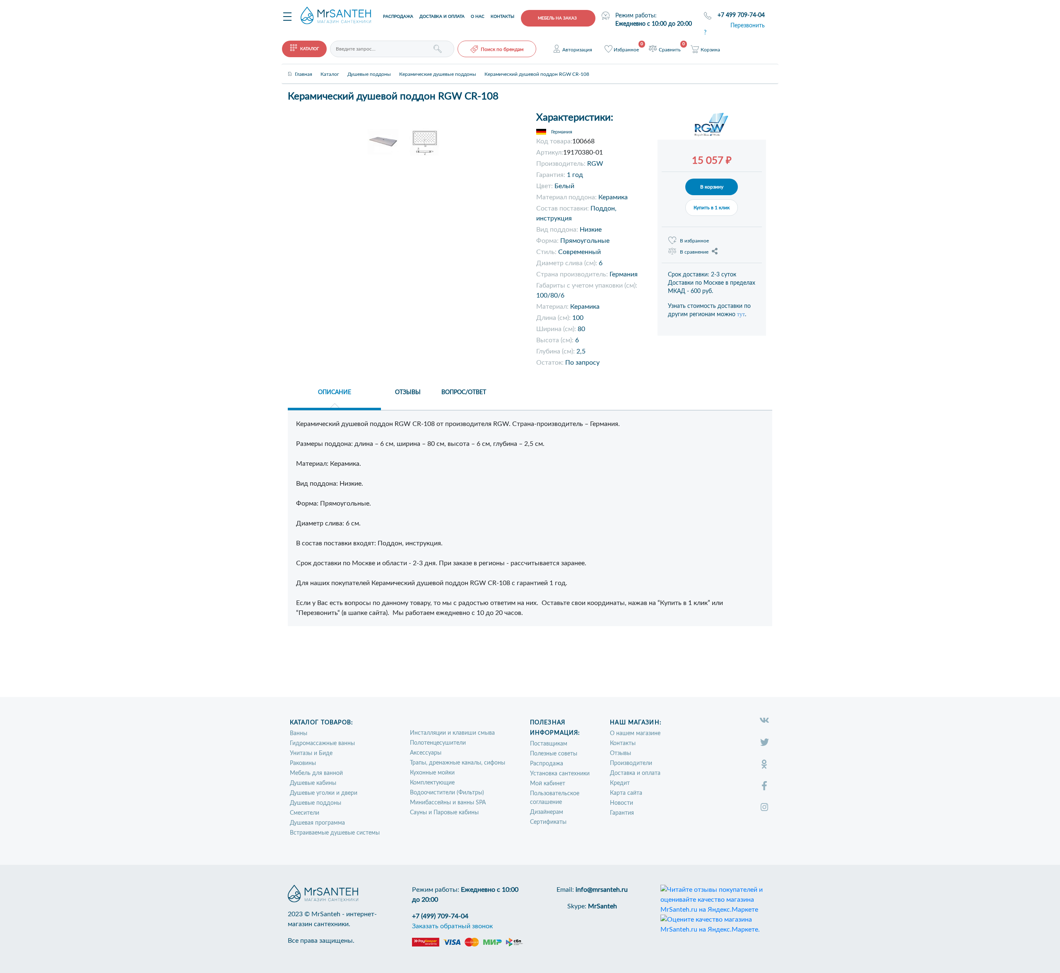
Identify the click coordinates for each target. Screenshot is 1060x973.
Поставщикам (548, 744)
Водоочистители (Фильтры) (447, 793)
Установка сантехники (560, 774)
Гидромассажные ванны (322, 743)
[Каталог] (329, 67)
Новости (621, 803)
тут (741, 314)
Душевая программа (317, 823)
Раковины (303, 763)
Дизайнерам (546, 812)
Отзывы (620, 753)
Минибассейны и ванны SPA (448, 803)
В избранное (694, 240)
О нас (477, 17)
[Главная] (303, 67)
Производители (631, 763)
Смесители (304, 813)
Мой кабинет (547, 784)
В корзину (711, 186)
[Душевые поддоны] (369, 67)
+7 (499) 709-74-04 (440, 916)
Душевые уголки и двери (323, 793)
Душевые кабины (313, 783)
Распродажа (398, 17)
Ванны (298, 733)
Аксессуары (425, 753)
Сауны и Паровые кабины (444, 813)
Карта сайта (626, 793)
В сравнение (694, 251)
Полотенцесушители (438, 743)
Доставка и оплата (442, 17)
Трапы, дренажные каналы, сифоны (457, 763)
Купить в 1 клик (712, 207)
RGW (595, 163)
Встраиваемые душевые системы (335, 833)
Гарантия (622, 813)
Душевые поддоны (315, 803)
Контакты (502, 17)
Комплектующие (432, 783)
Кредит (620, 783)
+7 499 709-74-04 (741, 15)
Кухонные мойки (432, 773)
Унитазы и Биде (311, 753)
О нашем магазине (635, 733)
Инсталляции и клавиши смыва (452, 733)
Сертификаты (548, 822)
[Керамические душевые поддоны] (437, 67)
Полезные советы (553, 754)
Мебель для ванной (316, 773)
